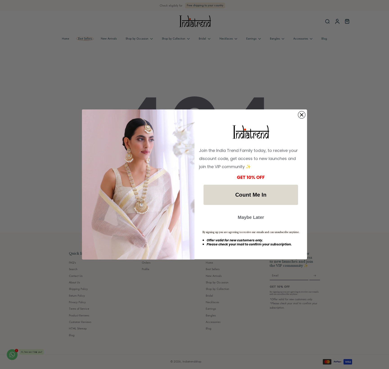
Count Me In (251, 195)
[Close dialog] (301, 114)
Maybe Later (251, 217)
